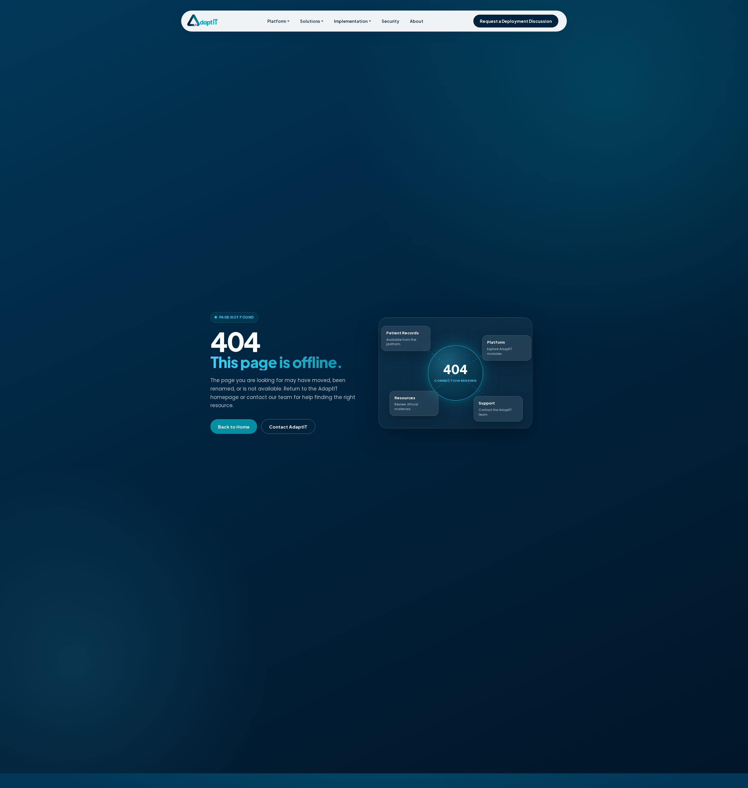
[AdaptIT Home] (202, 20)
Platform (276, 21)
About (416, 21)
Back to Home (234, 426)
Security (390, 21)
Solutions (310, 21)
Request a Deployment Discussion (516, 21)
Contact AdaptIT (288, 426)
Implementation (351, 21)
